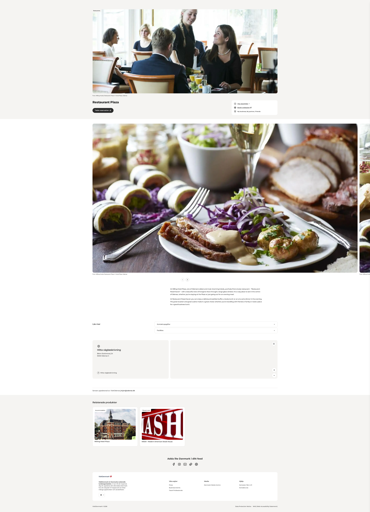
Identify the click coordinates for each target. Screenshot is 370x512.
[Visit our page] (179, 464)
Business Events (174, 488)
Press (171, 485)
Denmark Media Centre (212, 485)
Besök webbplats (243, 107)
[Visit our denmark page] (173, 464)
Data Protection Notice (243, 506)
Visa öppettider (242, 104)
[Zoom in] (274, 370)
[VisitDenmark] (105, 477)
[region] (224, 359)
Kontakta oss (243, 488)
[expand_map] (274, 344)
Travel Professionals (176, 490)
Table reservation (102, 110)
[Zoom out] (274, 375)
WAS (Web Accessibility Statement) (265, 506)
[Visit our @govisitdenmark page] (190, 464)
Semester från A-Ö (245, 485)
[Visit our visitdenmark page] (185, 464)
